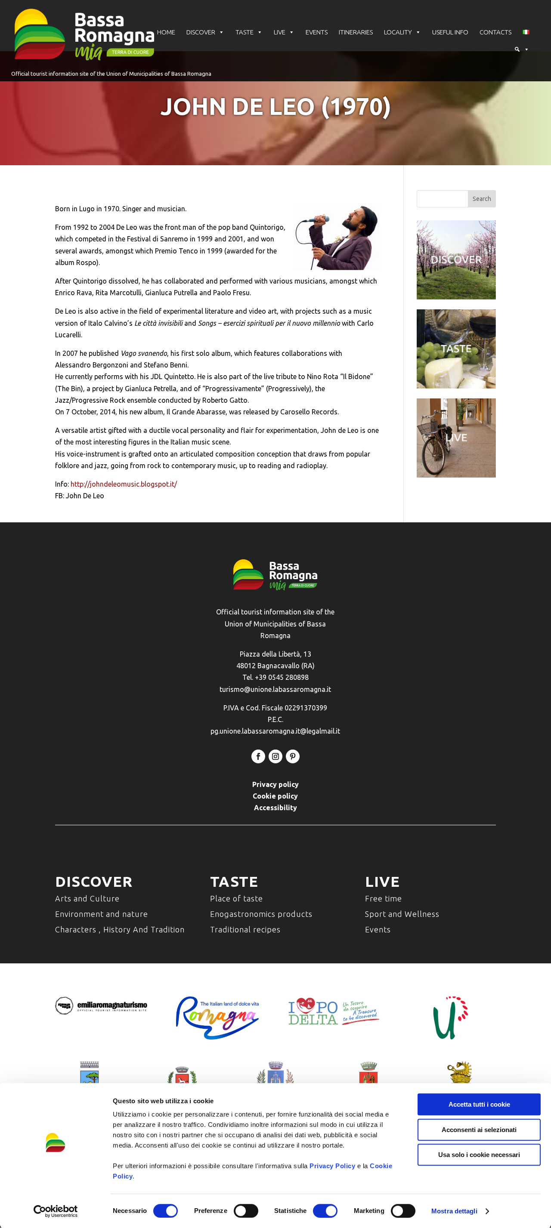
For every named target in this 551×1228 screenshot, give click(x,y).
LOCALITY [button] (398, 32)
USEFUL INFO (450, 32)
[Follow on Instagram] (275, 756)
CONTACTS (495, 32)
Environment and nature (101, 914)
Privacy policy (275, 784)
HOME (166, 32)
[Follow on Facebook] (258, 756)
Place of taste (236, 898)
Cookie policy (275, 796)
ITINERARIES (356, 32)
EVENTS (317, 32)
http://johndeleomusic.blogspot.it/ (124, 484)
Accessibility (275, 807)
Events (378, 929)
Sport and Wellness (402, 914)
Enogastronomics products (261, 914)
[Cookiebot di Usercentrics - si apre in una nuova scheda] (55, 1211)
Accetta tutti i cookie (479, 1104)
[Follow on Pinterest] (293, 756)
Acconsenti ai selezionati (479, 1129)
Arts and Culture (87, 898)
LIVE (279, 32)
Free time (383, 898)
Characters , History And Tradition (120, 929)
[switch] (246, 1211)
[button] (522, 49)
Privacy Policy (332, 1165)
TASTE (244, 32)
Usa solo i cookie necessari (479, 1154)
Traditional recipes (245, 929)
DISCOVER (200, 32)
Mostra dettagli (454, 1211)
